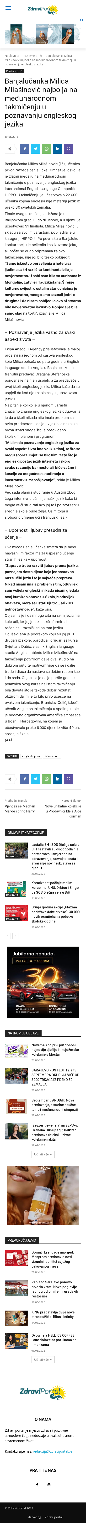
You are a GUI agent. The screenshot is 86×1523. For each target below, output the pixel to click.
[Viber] (68, 149)
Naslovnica (12, 56)
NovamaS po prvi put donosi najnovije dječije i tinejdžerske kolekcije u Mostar (55, 1049)
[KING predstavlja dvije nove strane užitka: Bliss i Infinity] (16, 1318)
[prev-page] (8, 936)
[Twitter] (35, 149)
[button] (82, 20)
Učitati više (41, 1154)
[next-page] (15, 936)
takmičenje (52, 756)
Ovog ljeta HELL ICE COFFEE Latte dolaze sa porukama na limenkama (54, 1340)
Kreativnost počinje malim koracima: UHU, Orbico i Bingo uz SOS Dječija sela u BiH (55, 887)
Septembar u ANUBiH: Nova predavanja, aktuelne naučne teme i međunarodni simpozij (55, 1105)
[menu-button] (8, 8)
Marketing (34, 1517)
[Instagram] (49, 1484)
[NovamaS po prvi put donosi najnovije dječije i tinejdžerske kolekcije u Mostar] (16, 1051)
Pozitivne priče (33, 56)
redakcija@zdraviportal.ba (53, 1451)
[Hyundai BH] (43, 982)
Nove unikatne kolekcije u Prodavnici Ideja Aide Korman (63, 811)
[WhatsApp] (46, 149)
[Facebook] (24, 149)
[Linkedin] (57, 149)
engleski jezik (31, 756)
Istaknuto (12, 856)
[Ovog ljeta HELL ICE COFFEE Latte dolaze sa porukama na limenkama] (16, 1341)
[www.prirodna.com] (43, 1195)
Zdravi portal (54, 1517)
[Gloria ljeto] (43, 29)
